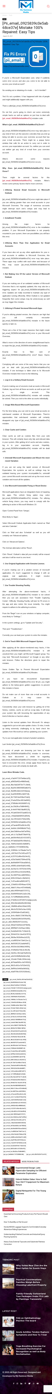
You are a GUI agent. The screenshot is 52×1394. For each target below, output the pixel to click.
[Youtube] (38, 1383)
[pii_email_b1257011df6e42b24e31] (15, 1108)
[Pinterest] (25, 1383)
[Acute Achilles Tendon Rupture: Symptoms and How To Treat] (8, 1335)
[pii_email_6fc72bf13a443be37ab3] (15, 1062)
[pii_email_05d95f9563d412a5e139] (15, 982)
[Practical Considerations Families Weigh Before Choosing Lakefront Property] (8, 1283)
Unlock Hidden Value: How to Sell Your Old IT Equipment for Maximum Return (32, 1182)
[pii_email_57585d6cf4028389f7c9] (14, 1048)
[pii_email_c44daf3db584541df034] (15, 1123)
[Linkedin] (21, 1383)
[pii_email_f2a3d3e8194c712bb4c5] (15, 1146)
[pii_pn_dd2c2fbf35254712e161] (36, 1154)
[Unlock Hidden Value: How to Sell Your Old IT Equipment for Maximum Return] (8, 1182)
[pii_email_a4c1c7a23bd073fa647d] (15, 1097)
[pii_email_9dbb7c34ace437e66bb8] (15, 1088)
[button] (48, 6)
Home (4, 15)
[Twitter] (29, 1383)
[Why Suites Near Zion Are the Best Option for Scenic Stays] (8, 1269)
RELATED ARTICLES (11, 1162)
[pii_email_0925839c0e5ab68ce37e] (17, 118)
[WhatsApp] (34, 1383)
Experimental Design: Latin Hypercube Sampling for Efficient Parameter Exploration (31, 1170)
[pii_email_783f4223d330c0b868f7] (14, 1068)
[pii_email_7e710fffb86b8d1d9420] (14, 1074)
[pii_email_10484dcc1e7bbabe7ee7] (15, 999)
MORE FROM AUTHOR (30, 1162)
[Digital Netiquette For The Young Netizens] (8, 1196)
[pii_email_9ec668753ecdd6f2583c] (15, 1091)
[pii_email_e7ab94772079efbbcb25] (15, 1143)
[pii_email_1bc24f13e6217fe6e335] (15, 1011)
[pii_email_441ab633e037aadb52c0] (15, 1031)
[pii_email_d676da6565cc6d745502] (15, 1125)
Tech (10, 15)
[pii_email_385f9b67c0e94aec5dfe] (15, 1014)
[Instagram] (17, 1383)
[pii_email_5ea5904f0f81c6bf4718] (14, 1057)
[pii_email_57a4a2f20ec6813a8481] (15, 1051)
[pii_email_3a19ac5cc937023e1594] (15, 1017)
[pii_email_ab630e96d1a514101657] (15, 1103)
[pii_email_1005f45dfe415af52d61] (14, 996)
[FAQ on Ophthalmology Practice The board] (8, 1321)
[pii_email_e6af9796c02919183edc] (15, 1140)
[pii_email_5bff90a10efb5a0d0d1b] (15, 1054)
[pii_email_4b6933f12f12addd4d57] (15, 1042)
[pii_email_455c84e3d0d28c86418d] (15, 1034)
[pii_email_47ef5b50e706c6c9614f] (14, 1037)
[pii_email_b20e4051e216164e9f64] (15, 1111)
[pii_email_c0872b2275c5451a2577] (15, 1120)
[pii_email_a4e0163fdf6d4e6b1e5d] (15, 1100)
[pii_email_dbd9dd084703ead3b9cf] (15, 1128)
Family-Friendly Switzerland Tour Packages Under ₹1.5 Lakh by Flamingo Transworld (32, 1296)
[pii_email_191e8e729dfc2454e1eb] (15, 1008)
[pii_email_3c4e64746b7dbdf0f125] (15, 1022)
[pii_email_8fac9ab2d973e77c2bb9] (15, 1077)
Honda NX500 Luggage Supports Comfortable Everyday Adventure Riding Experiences (25, 1228)
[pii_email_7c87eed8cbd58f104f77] (15, 1071)
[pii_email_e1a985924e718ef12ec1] (15, 1131)
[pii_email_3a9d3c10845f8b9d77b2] (15, 1019)
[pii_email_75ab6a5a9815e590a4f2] (15, 1065)
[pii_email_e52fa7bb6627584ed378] (15, 1134)
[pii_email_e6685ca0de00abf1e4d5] (15, 1137)
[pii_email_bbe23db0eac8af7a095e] (15, 1117)
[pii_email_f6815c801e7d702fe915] (14, 1148)
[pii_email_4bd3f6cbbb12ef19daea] (15, 1045)
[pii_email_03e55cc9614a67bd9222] (21, 979)
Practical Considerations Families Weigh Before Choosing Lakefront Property (31, 1282)
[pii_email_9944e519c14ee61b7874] (15, 1082)
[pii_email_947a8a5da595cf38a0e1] (15, 1080)
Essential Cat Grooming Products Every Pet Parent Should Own (26, 1215)
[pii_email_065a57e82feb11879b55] (15, 985)
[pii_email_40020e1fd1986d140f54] (14, 1028)
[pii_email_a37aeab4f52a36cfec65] (15, 1094)
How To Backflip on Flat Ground (15, 1222)
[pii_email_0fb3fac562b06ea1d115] (15, 994)
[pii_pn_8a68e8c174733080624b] (14, 1154)
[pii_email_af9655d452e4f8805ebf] (14, 1105)
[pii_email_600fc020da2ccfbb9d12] (15, 1060)
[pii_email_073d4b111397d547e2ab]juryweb (18, 988)
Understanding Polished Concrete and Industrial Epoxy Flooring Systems (24, 1235)
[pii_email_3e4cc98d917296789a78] (15, 1025)
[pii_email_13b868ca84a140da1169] (15, 1005)
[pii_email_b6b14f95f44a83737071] (14, 1114)
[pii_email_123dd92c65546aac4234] (15, 1002)
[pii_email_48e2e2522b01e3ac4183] (15, 1039)
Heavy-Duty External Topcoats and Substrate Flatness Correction (24, 1243)
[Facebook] (13, 1383)
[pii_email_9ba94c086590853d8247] (15, 1085)
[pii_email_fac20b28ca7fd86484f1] (14, 1151)
